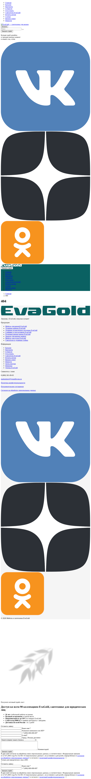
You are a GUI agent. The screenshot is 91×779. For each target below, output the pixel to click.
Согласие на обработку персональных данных (18, 390)
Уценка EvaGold (11, 368)
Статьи (8, 17)
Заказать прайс (7, 31)
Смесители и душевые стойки (16, 340)
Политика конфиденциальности (13, 383)
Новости (8, 21)
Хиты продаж (10, 364)
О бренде (8, 9)
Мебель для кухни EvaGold (15, 338)
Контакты (9, 7)
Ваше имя (26, 728)
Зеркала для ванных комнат (15, 336)
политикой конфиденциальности (51, 758)
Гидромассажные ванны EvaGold (17, 334)
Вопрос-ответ (10, 19)
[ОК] (22, 263)
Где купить (9, 11)
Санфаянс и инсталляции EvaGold (18, 332)
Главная (8, 3)
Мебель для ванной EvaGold (16, 326)
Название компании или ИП (33, 731)
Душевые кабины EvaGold (15, 328)
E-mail (24, 735)
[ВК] (45, 130)
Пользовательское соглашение (12, 387)
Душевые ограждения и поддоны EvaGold (21, 330)
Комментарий (43, 749)
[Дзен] (45, 220)
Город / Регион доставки (31, 738)
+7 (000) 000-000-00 (30, 733)
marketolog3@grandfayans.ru (11, 379)
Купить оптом (10, 15)
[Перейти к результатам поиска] (23, 29)
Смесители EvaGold (12, 13)
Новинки (8, 366)
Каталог (8, 5)
